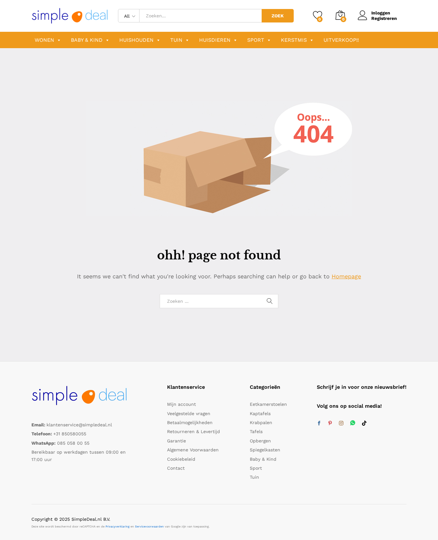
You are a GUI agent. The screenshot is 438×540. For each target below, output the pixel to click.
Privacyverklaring (117, 526)
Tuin (176, 40)
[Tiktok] (364, 423)
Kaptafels (260, 413)
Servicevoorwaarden (149, 526)
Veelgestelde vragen (188, 413)
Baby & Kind (87, 40)
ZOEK (278, 15)
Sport (255, 40)
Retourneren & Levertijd (193, 431)
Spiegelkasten (265, 449)
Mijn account (181, 404)
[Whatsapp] (352, 423)
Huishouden (136, 40)
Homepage (346, 276)
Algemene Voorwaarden (193, 449)
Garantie (176, 440)
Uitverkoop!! (341, 40)
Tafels (256, 431)
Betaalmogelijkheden (190, 422)
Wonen (44, 40)
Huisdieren (215, 40)
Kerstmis (294, 40)
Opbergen (260, 440)
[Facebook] (319, 423)
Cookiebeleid (181, 459)
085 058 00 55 (73, 443)
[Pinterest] (329, 423)
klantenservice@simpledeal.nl (79, 424)
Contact (176, 468)
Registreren (384, 18)
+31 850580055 (69, 433)
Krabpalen (261, 422)
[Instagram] (341, 423)
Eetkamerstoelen (268, 404)
